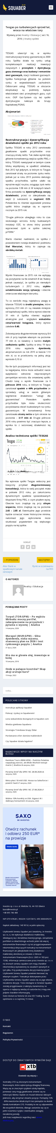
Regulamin (8, 1033)
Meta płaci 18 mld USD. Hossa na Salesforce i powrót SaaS (27, 781)
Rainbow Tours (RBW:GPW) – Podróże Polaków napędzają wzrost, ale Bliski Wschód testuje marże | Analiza (27, 762)
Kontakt (7, 1026)
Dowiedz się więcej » (28, 1075)
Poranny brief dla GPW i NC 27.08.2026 (24, 789)
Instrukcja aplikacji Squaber (19, 707)
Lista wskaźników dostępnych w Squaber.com (27, 719)
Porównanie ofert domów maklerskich (24, 735)
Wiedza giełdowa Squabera (18, 724)
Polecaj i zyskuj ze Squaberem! (20, 713)
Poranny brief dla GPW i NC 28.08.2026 (24, 772)
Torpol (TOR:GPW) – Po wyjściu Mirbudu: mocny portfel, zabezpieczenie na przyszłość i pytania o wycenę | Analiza (25, 620)
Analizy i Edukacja (31, 35)
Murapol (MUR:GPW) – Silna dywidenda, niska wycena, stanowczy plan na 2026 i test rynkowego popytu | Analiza (24, 640)
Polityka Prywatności (13, 1039)
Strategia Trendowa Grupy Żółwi (21, 730)
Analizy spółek (31, 38)
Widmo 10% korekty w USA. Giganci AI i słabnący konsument (24, 799)
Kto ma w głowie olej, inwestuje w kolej (28, 656)
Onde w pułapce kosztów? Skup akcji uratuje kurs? (26, 670)
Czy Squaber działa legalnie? (19, 741)
